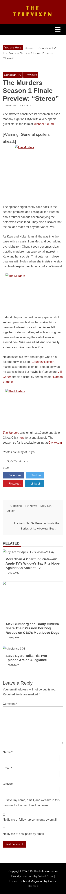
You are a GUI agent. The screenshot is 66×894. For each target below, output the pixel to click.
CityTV (10, 461)
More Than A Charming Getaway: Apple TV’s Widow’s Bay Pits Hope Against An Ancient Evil (33, 563)
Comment (10, 703)
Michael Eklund (44, 124)
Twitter (36, 475)
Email (7, 768)
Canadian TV (12, 75)
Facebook (14, 475)
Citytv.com (55, 442)
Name (7, 752)
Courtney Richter (43, 361)
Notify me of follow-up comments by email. (30, 819)
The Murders (11, 432)
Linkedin (35, 483)
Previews (31, 75)
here (22, 437)
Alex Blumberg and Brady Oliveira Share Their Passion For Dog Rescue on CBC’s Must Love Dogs (32, 628)
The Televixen (33, 11)
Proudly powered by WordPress (32, 876)
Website (8, 784)
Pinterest (14, 483)
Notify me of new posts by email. (24, 833)
